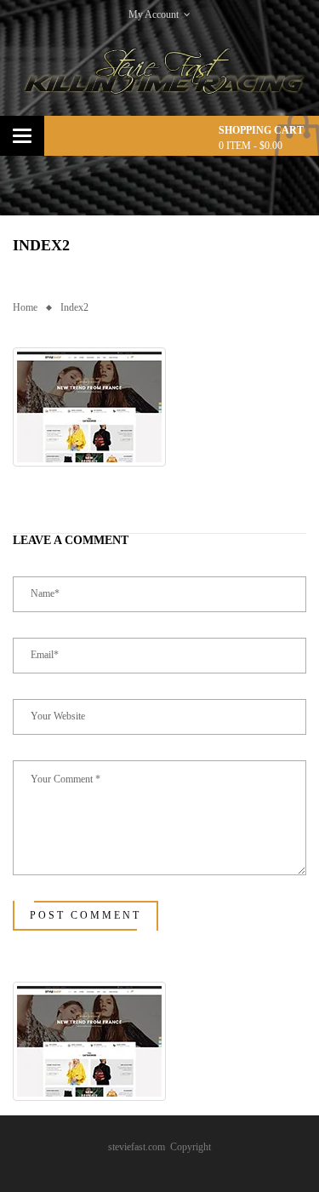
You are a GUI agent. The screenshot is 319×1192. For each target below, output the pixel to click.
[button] (89, 407)
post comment (85, 915)
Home (25, 307)
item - (250, 145)
